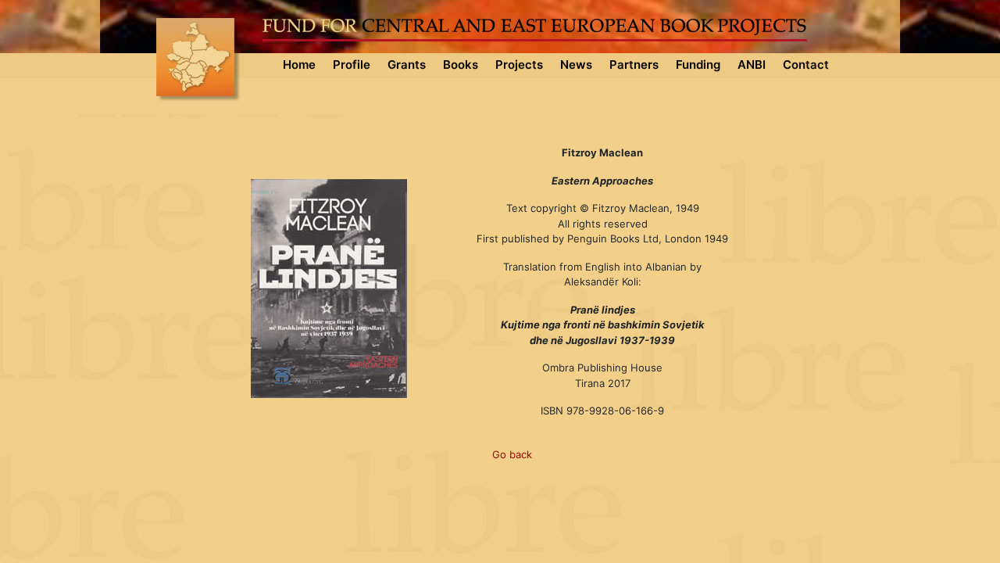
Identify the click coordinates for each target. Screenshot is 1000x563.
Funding (698, 64)
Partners (634, 64)
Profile (351, 64)
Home (299, 64)
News (576, 64)
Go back (512, 454)
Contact (806, 64)
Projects (519, 64)
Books (460, 64)
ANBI (752, 64)
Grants (407, 64)
